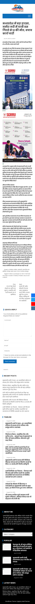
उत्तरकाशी (20, 269)
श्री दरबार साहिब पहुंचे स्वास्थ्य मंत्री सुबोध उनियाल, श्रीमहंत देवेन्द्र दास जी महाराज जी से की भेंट (18, 497)
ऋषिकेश (4, 271)
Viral (18, 601)
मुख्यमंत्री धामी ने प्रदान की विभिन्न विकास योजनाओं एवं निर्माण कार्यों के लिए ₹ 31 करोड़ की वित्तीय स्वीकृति (17, 402)
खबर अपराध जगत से (15, 271)
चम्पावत (23, 271)
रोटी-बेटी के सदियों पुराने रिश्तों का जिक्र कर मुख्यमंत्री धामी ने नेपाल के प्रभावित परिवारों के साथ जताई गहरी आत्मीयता (16, 395)
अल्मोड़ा (15, 269)
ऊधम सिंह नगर (25, 269)
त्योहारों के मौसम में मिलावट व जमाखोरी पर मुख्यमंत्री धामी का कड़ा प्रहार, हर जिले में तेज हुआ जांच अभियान (18, 486)
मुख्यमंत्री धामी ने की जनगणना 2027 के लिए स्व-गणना (22, 560)
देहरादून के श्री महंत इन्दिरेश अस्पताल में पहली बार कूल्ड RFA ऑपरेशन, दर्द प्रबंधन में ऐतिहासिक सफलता (22, 547)
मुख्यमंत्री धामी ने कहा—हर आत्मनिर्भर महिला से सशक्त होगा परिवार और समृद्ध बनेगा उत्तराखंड (18, 425)
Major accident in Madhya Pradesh (14, 275)
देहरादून (26, 271)
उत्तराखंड (11, 269)
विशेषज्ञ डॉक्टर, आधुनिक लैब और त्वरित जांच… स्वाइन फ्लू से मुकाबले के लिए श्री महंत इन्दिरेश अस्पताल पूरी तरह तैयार (16, 387)
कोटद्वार (8, 271)
